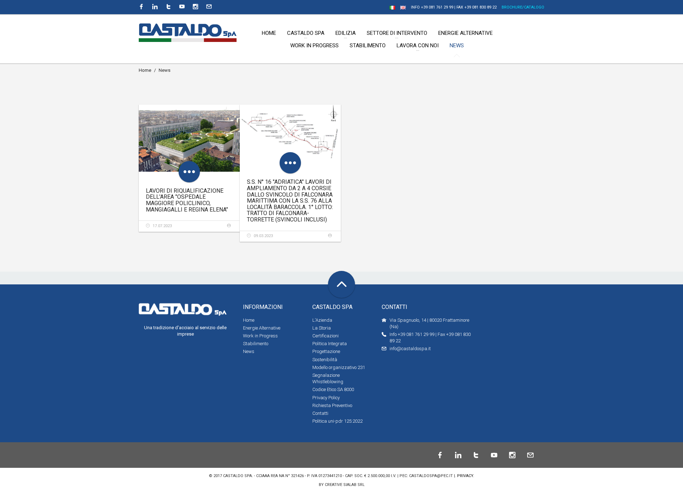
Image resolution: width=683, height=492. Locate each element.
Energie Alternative (261, 328)
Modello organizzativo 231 (338, 367)
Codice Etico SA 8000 (333, 389)
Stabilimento (255, 343)
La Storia (321, 328)
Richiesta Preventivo (332, 405)
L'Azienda (322, 320)
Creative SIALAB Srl (345, 484)
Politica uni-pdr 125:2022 (337, 421)
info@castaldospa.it (410, 348)
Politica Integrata (329, 343)
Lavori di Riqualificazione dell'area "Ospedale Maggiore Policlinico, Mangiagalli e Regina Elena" (187, 200)
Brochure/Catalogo (523, 7)
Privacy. (465, 476)
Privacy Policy (326, 397)
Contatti (320, 413)
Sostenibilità (324, 359)
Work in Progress (260, 335)
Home (145, 70)
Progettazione (326, 351)
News (248, 351)
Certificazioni (325, 335)
